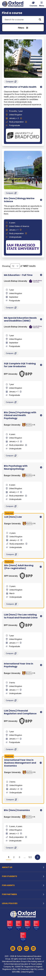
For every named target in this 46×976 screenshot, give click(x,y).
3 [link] (19, 857)
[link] (37, 857)
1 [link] (8, 857)
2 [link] (14, 857)
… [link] (25, 857)
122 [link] (30, 857)
